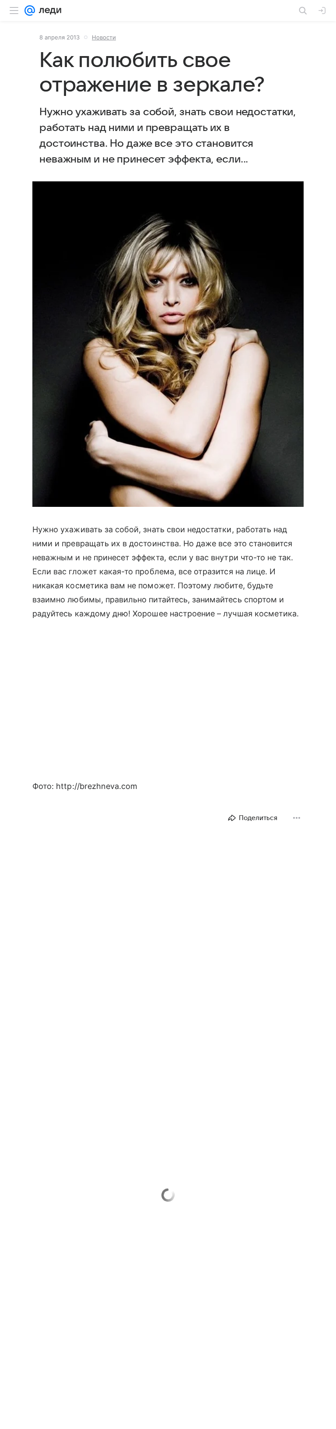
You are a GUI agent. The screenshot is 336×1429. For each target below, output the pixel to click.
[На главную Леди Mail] (48, 10)
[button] (168, 345)
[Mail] (29, 10)
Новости (104, 37)
